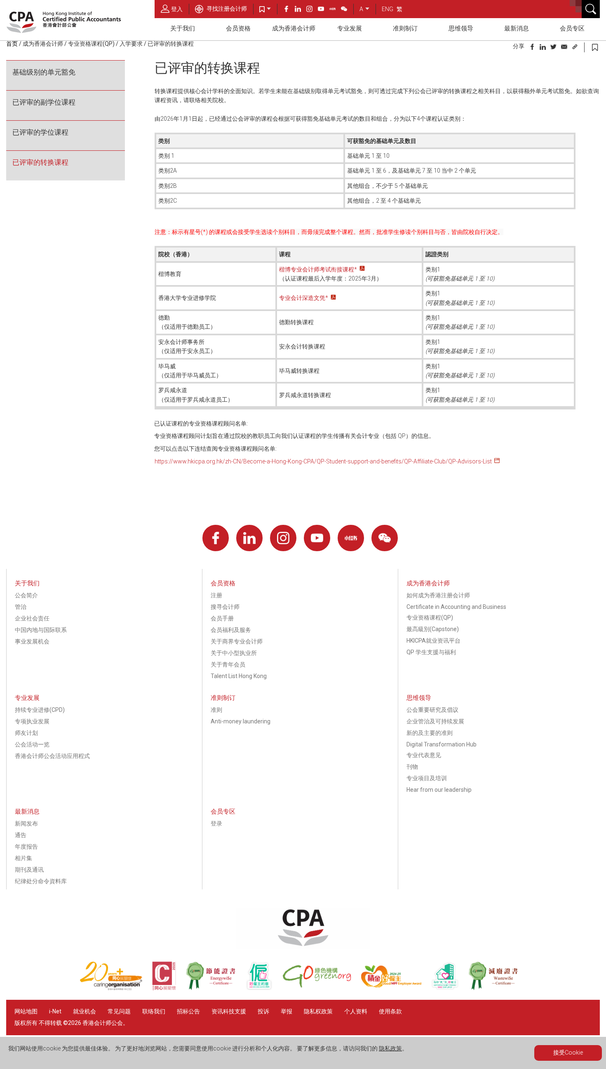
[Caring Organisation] (116, 988)
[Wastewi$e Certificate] (497, 988)
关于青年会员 (228, 664)
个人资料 (355, 1011)
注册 (216, 595)
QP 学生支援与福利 (431, 652)
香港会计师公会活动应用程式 (52, 756)
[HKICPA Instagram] (312, 10)
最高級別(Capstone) (432, 629)
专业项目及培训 (426, 778)
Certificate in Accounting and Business (456, 607)
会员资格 (238, 28)
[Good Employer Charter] (263, 988)
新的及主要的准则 (429, 733)
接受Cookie (568, 1052)
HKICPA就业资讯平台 (433, 640)
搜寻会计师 (225, 607)
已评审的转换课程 (40, 162)
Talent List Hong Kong (239, 676)
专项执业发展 (32, 721)
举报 (286, 1011)
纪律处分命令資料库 (41, 881)
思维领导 (461, 28)
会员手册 (222, 618)
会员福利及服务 (231, 630)
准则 (216, 709)
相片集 (23, 858)
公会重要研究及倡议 (432, 709)
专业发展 (349, 28)
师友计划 (26, 733)
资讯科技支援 (228, 1011)
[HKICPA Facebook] (289, 10)
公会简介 (26, 595)
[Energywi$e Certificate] (215, 988)
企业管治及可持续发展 (435, 721)
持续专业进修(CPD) (40, 709)
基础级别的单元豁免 (43, 72)
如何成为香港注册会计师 (438, 595)
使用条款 (390, 1011)
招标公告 (188, 1011)
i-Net (55, 1011)
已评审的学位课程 (40, 132)
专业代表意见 (423, 755)
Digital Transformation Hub (441, 744)
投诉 (263, 1011)
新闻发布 (26, 823)
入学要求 (131, 43)
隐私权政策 (318, 1011)
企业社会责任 (32, 618)
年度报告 (26, 846)
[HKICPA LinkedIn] (300, 10)
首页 (12, 43)
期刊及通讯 (29, 869)
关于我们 (182, 28)
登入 (177, 9)
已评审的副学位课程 (43, 102)
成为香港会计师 (293, 28)
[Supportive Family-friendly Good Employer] (449, 988)
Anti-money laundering (240, 721)
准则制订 (405, 28)
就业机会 (85, 1011)
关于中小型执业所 (234, 653)
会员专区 (572, 28)
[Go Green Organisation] (321, 988)
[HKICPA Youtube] (323, 10)
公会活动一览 (32, 744)
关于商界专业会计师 (237, 641)
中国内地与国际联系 (41, 630)
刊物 (412, 766)
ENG (387, 9)
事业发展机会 (32, 641)
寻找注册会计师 (226, 8)
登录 (216, 823)
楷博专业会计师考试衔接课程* (318, 269)
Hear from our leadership (439, 789)
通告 (20, 835)
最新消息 (516, 28)
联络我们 (153, 1011)
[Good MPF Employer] (396, 988)
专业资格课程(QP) (91, 43)
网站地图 (26, 1011)
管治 (20, 607)
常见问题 (119, 1011)
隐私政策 (390, 1048)
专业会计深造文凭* (303, 298)
